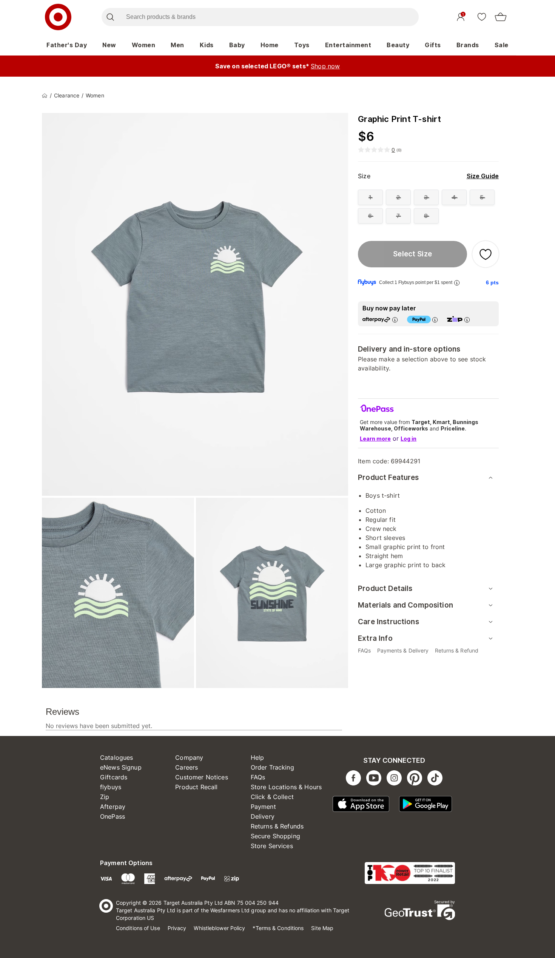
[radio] (370, 197)
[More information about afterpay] (395, 319)
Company (189, 757)
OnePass (112, 816)
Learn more (375, 438)
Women (144, 45)
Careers (186, 767)
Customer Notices (201, 777)
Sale (502, 45)
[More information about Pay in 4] (435, 319)
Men (177, 45)
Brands (467, 45)
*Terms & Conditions (278, 928)
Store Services (272, 846)
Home (270, 45)
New (109, 45)
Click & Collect (272, 797)
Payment (263, 806)
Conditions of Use (138, 928)
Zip (104, 797)
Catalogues (116, 757)
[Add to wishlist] (485, 254)
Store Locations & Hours (286, 787)
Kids (207, 45)
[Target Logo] (58, 17)
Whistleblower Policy (219, 928)
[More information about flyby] (457, 282)
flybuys (110, 787)
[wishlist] (481, 16)
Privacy (177, 928)
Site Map (322, 928)
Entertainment (348, 45)
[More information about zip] (467, 319)
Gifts (433, 45)
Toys (302, 45)
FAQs (258, 777)
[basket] (500, 17)
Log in (408, 438)
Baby (237, 45)
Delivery (262, 816)
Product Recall (196, 787)
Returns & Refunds (277, 826)
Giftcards (113, 777)
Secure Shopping (275, 836)
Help (257, 757)
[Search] (110, 17)
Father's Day (66, 45)
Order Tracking (272, 767)
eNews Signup (121, 767)
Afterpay (112, 806)
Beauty (398, 45)
